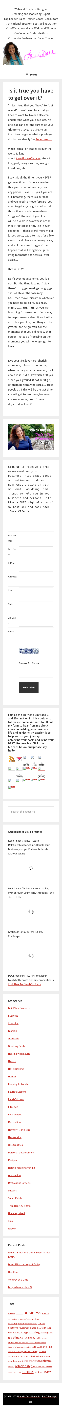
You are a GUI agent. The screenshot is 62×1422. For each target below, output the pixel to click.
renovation (14, 1175)
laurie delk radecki (24, 1342)
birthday (11, 1313)
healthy (38, 1338)
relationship (24, 1366)
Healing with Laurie (19, 1053)
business (32, 1313)
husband (12, 1342)
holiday (44, 1338)
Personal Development (21, 1152)
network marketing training (29, 1356)
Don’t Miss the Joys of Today (24, 1264)
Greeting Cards (16, 1046)
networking (30, 1351)
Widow (12, 1228)
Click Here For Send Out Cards (24, 984)
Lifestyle (13, 1106)
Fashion (12, 1030)
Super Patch (15, 1198)
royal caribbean (14, 1372)
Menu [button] (33, 74)
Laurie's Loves (16, 1099)
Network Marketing (19, 1129)
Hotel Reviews (16, 1068)
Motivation (14, 1122)
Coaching (13, 1023)
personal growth (31, 1361)
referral (46, 1361)
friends (16, 1332)
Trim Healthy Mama (19, 1205)
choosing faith (24, 1319)
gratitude (31, 1332)
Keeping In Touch (18, 1084)
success (28, 1371)
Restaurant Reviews (19, 1183)
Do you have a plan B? (20, 1287)
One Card (13, 1272)
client (34, 1323)
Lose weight (15, 1114)
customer (14, 1327)
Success (12, 1190)
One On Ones (15, 1144)
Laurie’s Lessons (39, 1342)
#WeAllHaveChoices (28, 158)
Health (12, 1061)
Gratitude (13, 1038)
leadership (12, 1347)
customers (24, 1327)
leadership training (25, 1347)
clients (41, 1323)
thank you (38, 1372)
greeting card (45, 1332)
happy (31, 1337)
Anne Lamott (44, 139)
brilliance (19, 1314)
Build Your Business (19, 1008)
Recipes (12, 1160)
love (38, 1347)
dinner (33, 1327)
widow (47, 1372)
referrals (11, 1366)
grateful (22, 1333)
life (34, 1346)
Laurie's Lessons (17, 1091)
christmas (28, 1324)
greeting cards (18, 1337)
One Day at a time (18, 1279)
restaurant (39, 1366)
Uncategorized (16, 1213)
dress (39, 1328)
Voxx (10, 1221)
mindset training (15, 1351)
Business (13, 1015)
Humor (12, 1076)
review (49, 1366)
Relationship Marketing (21, 1167)
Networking (15, 1137)
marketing (46, 1346)
